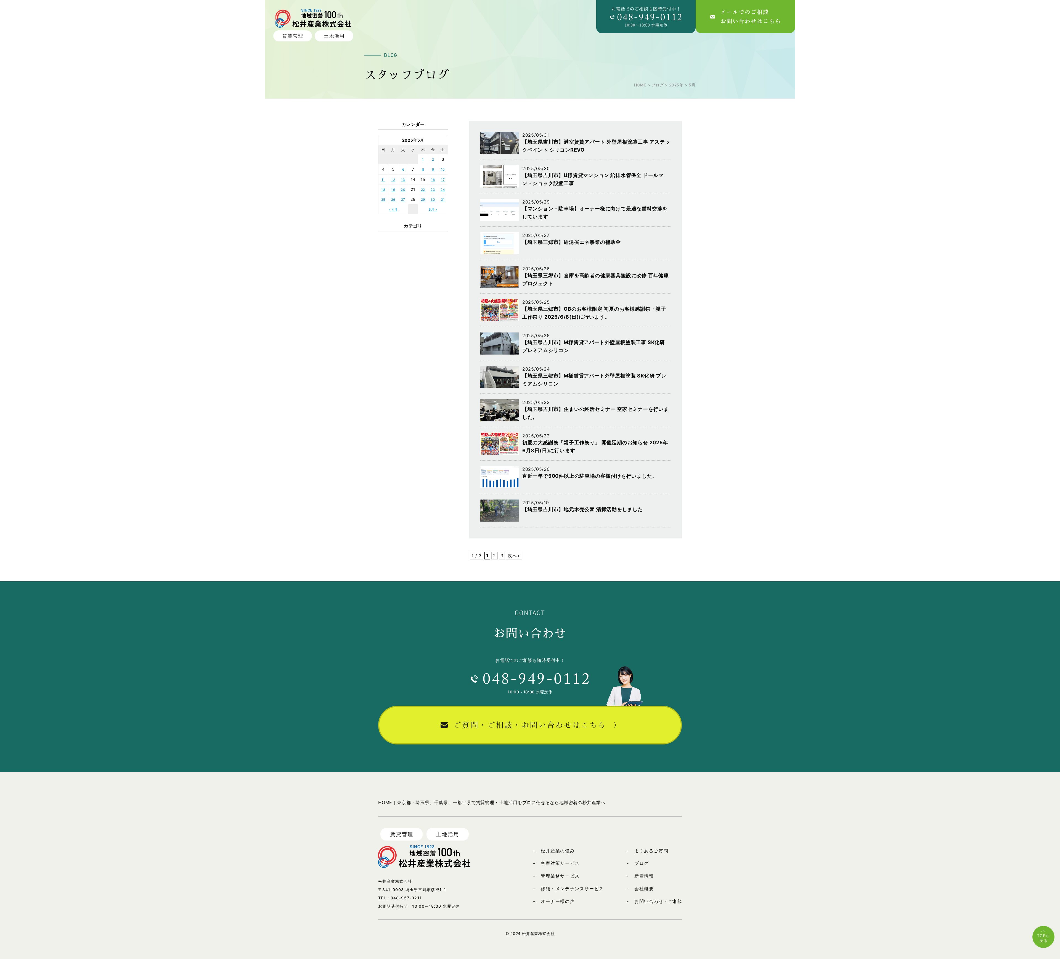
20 (403, 189)
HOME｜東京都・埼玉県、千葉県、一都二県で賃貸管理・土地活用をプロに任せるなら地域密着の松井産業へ (492, 802)
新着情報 (644, 876)
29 (423, 199)
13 (403, 180)
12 (393, 180)
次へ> (514, 555)
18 (383, 189)
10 (443, 169)
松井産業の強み (558, 851)
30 (433, 199)
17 (443, 180)
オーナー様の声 (558, 901)
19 (393, 189)
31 (443, 199)
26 (393, 199)
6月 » (433, 209)
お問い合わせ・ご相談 (658, 901)
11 (383, 180)
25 (383, 199)
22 (423, 189)
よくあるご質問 (651, 851)
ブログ (641, 863)
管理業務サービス (560, 876)
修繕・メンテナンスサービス (572, 888)
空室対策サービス (560, 863)
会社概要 (644, 888)
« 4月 (393, 209)
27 (403, 199)
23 (433, 189)
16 (433, 180)
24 (443, 189)
